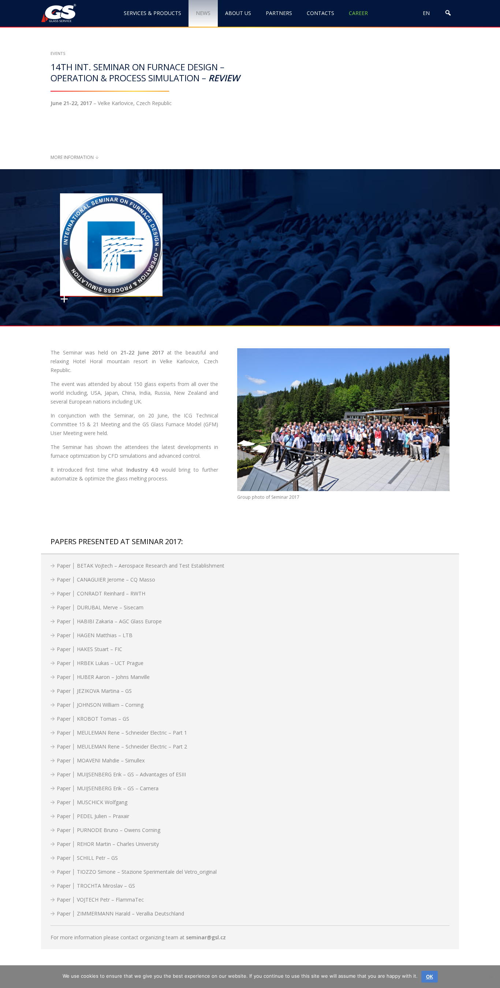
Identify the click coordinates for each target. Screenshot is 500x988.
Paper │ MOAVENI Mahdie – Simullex (101, 760)
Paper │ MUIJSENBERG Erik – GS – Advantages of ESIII (121, 774)
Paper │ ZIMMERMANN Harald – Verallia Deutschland (120, 913)
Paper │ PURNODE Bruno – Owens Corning (108, 830)
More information (72, 157)
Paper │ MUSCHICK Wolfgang (92, 802)
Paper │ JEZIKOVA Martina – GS (94, 690)
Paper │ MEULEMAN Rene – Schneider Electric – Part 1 (122, 732)
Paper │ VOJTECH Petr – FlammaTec (100, 899)
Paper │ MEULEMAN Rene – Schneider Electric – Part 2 (122, 746)
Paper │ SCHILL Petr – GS (87, 857)
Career (358, 13)
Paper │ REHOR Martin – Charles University (108, 843)
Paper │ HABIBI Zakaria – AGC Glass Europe (109, 621)
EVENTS (58, 53)
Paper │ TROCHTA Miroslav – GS (96, 885)
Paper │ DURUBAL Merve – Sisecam (100, 607)
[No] (491, 976)
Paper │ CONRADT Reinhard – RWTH (101, 593)
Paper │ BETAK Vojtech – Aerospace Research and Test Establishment (140, 565)
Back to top (457, 958)
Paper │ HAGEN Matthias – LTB (95, 635)
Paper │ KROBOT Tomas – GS (93, 718)
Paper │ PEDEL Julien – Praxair (93, 816)
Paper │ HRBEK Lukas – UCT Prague (100, 663)
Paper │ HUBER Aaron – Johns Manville (103, 676)
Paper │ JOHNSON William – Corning (100, 704)
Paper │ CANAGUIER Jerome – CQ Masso (106, 579)
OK (429, 976)
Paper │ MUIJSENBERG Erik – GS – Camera (107, 788)
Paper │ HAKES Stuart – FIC (89, 649)
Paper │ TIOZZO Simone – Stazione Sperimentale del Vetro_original (137, 871)
